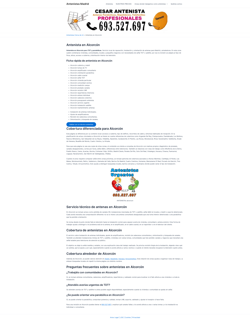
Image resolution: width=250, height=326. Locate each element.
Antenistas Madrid (77, 3)
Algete (107, 259)
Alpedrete (114, 259)
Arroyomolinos (130, 259)
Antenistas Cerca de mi (75, 35)
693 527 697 (106, 305)
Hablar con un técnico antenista (81, 124)
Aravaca (121, 259)
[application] (167, 4)
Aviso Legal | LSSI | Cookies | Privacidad (125, 317)
